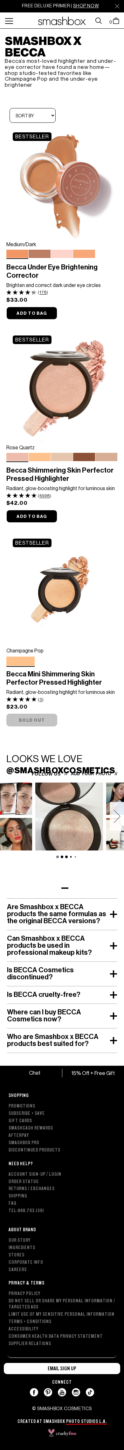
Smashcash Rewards (31, 1128)
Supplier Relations (30, 1343)
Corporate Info (26, 1262)
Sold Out (32, 720)
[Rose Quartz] (17, 457)
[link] (62, 183)
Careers (18, 1269)
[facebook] (34, 1392)
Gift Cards (20, 1120)
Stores (16, 1255)
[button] (62, 888)
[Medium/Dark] (17, 254)
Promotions (22, 1106)
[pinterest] (48, 1392)
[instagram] (76, 1392)
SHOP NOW (86, 5)
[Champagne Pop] (40, 457)
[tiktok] (90, 1392)
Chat (34, 1073)
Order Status (23, 1181)
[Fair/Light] (62, 254)
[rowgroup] (62, 1216)
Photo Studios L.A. (86, 1421)
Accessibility (23, 1329)
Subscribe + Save (27, 1113)
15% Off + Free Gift (93, 1073)
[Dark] (40, 254)
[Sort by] (33, 116)
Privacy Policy (24, 1293)
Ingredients (22, 1247)
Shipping (18, 1196)
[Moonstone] (62, 457)
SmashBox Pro (24, 1142)
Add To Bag (32, 313)
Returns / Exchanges (32, 1188)
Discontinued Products (34, 1150)
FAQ (13, 1203)
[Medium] (84, 254)
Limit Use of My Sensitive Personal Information (61, 1314)
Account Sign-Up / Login (35, 1174)
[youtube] (62, 1392)
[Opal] (106, 457)
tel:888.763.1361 (26, 1210)
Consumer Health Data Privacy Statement (56, 1336)
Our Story (20, 1240)
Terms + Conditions (30, 1321)
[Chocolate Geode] (84, 457)
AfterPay (19, 1135)
